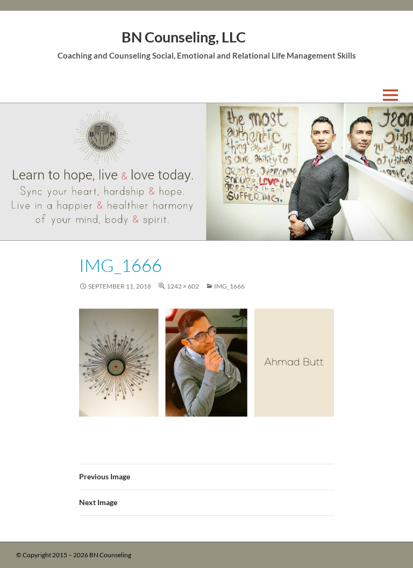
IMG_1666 (229, 286)
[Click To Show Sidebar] (398, 95)
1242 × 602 (183, 286)
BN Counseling (110, 555)
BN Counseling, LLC (184, 37)
